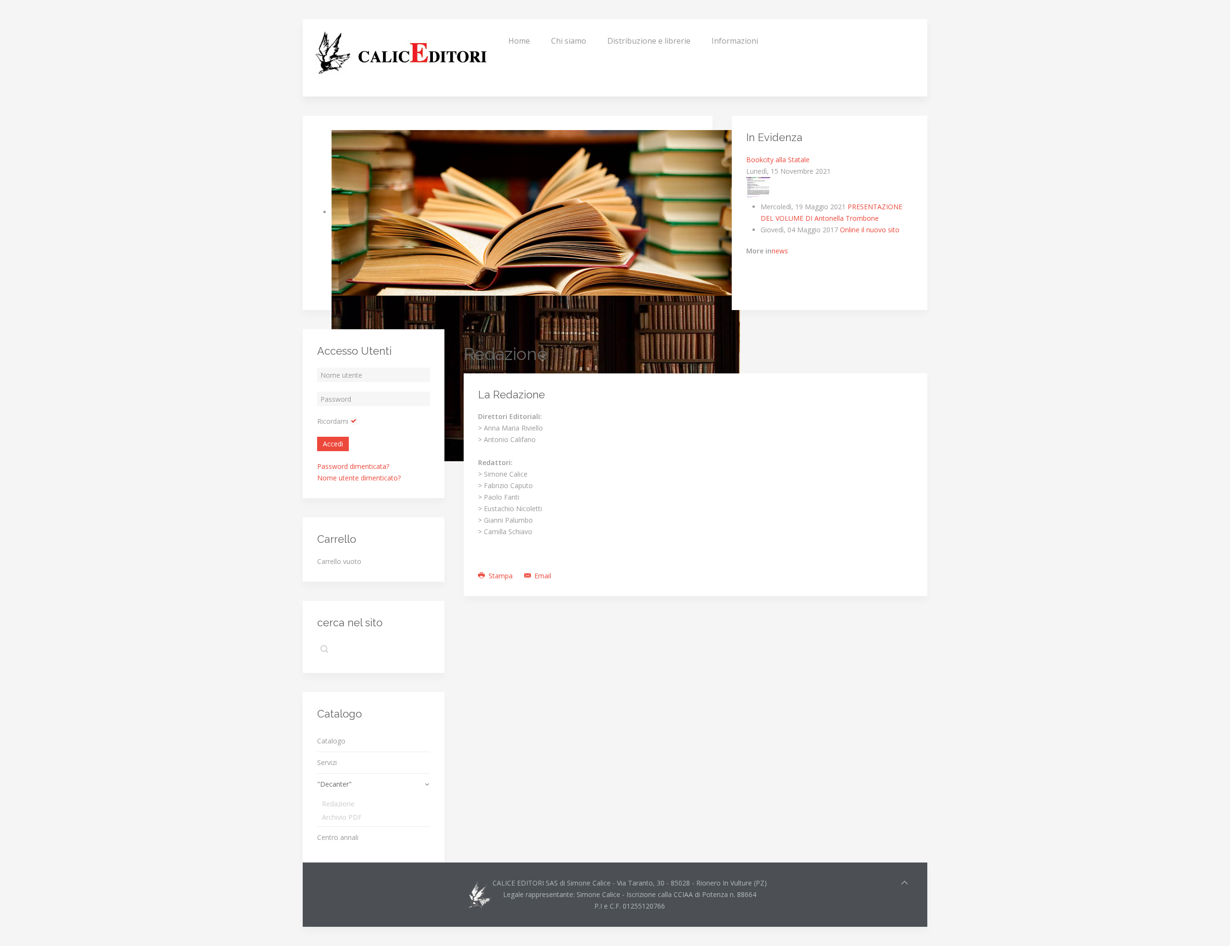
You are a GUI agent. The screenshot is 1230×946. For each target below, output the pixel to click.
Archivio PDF (342, 817)
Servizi (327, 762)
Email (541, 575)
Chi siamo (568, 41)
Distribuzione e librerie (648, 41)
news (780, 250)
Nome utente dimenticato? (359, 477)
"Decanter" (334, 784)
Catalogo (331, 740)
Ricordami (332, 421)
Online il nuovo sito (869, 229)
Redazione (338, 803)
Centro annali (337, 837)
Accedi (333, 443)
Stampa (501, 575)
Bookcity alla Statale (778, 159)
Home (519, 41)
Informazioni (735, 41)
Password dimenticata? (353, 466)
